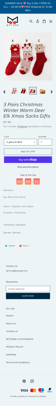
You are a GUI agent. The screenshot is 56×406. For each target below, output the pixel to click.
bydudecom (22, 396)
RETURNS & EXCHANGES (19, 339)
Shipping (22, 126)
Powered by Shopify (37, 396)
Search (9, 315)
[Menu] (50, 21)
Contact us (12, 331)
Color (6, 136)
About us (11, 323)
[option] (14, 90)
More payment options (28, 167)
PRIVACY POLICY (14, 346)
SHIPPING (11, 354)
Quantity (42, 136)
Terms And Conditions (18, 362)
